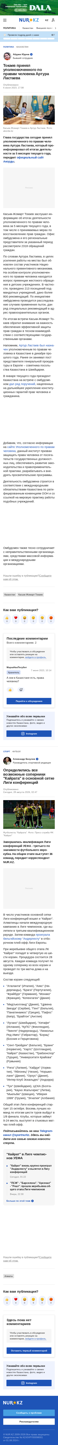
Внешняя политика (46, 28)
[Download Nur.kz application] (29, 7)
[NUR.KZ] (29, 20)
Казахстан (28, 28)
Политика (9, 28)
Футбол (16, 751)
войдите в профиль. (35, 657)
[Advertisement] (29, 188)
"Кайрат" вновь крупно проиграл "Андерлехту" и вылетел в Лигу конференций (30, 1168)
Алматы (9, 1276)
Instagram (31, 733)
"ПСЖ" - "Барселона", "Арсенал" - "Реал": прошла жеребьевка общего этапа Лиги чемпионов (30, 1186)
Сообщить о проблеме (29, 1413)
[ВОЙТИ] (53, 20)
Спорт (6, 751)
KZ (46, 20)
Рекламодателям (28, 1421)
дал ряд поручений (22, 384)
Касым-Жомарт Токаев (30, 594)
